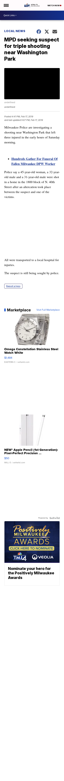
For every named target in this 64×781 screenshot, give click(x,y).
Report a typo (13, 286)
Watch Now (53, 5)
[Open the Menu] (6, 5)
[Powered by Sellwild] (54, 518)
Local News (14, 31)
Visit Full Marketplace (48, 310)
